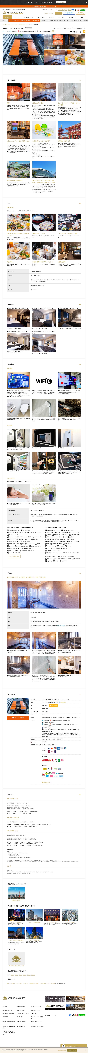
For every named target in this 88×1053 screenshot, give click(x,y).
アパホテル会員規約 (36, 1006)
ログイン (59, 13)
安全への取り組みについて (37, 1026)
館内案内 (61, 20)
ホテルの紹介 (49, 20)
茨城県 (12, 975)
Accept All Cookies (72, 1050)
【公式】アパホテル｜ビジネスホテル (14, 983)
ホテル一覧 (60, 9)
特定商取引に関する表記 (8, 1013)
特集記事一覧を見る (21, 1021)
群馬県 (20, 975)
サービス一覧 (34, 1013)
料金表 (54, 28)
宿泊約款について (21, 1010)
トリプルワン (72, 17)
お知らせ (43, 20)
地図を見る (63, 702)
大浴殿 (75, 20)
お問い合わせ (54, 705)
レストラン (66, 20)
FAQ (66, 9)
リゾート (17, 17)
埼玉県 (24, 975)
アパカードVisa (20, 1017)
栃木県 (16, 975)
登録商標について (47, 782)
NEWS (69, 9)
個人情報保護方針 (21, 1006)
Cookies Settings (62, 1050)
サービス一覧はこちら (14, 556)
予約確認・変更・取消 (48, 13)
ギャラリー (69, 28)
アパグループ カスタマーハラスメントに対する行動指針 (9, 1033)
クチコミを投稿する (77, 28)
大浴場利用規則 (61, 625)
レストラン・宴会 (28, 17)
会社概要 (5, 1006)
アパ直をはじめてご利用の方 (69, 13)
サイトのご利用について (22, 1013)
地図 (65, 28)
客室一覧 (56, 20)
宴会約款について (35, 1010)
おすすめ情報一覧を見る (37, 1021)
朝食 (71, 20)
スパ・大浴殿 (41, 17)
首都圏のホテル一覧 (34, 983)
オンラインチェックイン (80, 13)
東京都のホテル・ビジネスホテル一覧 (47, 983)
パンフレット (60, 28)
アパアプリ (5, 1017)
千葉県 (28, 975)
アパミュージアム (21, 1026)
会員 (82, 17)
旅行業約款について (7, 1010)
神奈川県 (33, 975)
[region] (44, 21)
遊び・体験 (61, 17)
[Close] (85, 1049)
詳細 (53, 31)
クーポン (51, 17)
